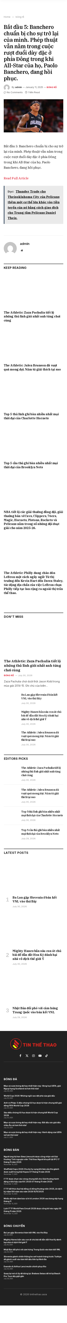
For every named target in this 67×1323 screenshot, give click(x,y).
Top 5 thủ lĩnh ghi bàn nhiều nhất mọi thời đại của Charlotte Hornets (31, 416)
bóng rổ (52, 87)
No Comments (15, 92)
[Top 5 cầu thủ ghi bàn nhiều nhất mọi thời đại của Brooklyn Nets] (33, 441)
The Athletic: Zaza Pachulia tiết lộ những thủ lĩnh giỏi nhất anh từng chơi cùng (32, 316)
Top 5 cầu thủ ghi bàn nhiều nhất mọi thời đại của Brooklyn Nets (31, 465)
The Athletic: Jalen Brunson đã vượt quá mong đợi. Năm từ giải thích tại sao (32, 367)
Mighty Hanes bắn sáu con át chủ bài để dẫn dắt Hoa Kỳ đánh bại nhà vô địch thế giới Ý (41, 715)
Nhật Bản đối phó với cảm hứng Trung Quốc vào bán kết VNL (35, 1010)
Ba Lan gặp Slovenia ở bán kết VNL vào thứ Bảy (34, 899)
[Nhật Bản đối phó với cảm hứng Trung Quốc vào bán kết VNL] (33, 986)
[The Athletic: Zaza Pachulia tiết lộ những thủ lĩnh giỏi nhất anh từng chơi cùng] (33, 291)
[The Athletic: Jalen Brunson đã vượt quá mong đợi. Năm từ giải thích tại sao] (33, 344)
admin (18, 87)
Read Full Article (16, 178)
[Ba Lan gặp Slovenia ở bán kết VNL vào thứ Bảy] (11, 699)
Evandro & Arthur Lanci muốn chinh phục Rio (25, 1266)
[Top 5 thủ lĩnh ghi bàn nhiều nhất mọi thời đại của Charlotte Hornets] (33, 392)
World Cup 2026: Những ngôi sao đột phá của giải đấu (29, 1096)
